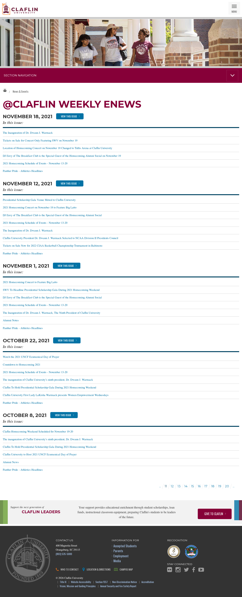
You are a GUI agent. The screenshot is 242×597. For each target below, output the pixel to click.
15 (192, 486)
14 (185, 486)
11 (166, 486)
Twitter (186, 570)
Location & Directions (99, 569)
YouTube (201, 570)
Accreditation (147, 582)
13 (179, 486)
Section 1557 (101, 582)
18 (212, 486)
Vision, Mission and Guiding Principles (78, 586)
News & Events (20, 91)
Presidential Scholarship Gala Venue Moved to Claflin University (39, 200)
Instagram (178, 569)
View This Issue (69, 116)
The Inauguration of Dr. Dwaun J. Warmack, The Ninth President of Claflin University (51, 312)
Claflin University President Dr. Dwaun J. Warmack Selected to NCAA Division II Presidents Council (60, 238)
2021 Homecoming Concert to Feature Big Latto (30, 282)
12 (172, 486)
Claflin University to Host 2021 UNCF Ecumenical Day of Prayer (40, 454)
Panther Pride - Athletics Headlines (23, 171)
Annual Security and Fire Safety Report (118, 586)
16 (199, 486)
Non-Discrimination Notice (124, 582)
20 (227, 486)
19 (219, 486)
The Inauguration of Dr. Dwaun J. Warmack (28, 132)
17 (205, 486)
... (160, 486)
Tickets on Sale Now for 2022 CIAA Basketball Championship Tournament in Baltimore (52, 245)
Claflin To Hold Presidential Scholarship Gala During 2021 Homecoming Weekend (49, 387)
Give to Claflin (213, 514)
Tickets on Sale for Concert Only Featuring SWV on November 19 (40, 140)
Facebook (193, 569)
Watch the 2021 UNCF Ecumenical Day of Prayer (31, 357)
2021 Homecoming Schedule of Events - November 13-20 (35, 163)
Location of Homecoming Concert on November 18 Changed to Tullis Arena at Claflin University (57, 148)
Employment (121, 556)
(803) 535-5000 (64, 554)
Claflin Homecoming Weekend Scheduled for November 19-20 (38, 431)
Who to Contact (69, 569)
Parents (118, 550)
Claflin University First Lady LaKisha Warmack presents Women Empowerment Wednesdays (56, 395)
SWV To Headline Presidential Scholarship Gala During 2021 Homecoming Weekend (51, 290)
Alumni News (11, 462)
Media (117, 560)
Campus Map (126, 569)
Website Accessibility (81, 582)
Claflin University (20, 8)
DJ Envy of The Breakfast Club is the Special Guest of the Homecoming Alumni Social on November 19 (62, 156)
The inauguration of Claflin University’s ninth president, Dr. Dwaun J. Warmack (48, 379)
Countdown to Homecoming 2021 (21, 364)
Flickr (169, 569)
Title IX (63, 582)
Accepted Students (125, 545)
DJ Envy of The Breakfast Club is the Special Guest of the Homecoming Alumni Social (52, 215)
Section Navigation (20, 75)
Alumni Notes (11, 320)
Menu (234, 11)
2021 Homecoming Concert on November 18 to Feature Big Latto (39, 207)
